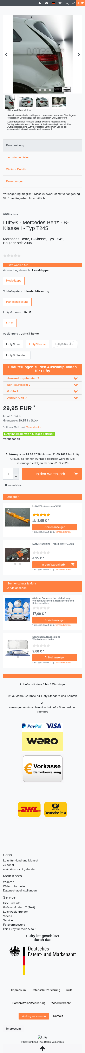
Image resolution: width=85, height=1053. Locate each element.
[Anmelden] (40, 3)
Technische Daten (18, 157)
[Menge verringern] (16, 477)
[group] (17, 555)
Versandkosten (33, 427)
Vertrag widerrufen (34, 1016)
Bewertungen (15, 181)
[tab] (42, 145)
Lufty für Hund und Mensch (21, 860)
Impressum (18, 990)
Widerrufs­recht (61, 1003)
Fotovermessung (14, 924)
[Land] (53, 3)
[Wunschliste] (73, 3)
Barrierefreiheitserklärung (29, 1003)
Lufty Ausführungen (15, 911)
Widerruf (8, 881)
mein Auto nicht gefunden (19, 869)
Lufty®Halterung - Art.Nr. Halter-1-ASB (53, 544)
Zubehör (8, 864)
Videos (7, 916)
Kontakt (58, 1015)
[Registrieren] (47, 3)
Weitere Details (16, 169)
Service (8, 920)
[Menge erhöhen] (16, 471)
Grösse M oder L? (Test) (19, 907)
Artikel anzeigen (55, 527)
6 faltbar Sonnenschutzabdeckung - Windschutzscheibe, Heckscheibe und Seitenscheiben (53, 601)
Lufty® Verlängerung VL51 (46, 506)
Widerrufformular (14, 886)
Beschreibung (15, 145)
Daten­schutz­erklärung (46, 990)
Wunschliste (14, 485)
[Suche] (67, 3)
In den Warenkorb (50, 474)
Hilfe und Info (11, 903)
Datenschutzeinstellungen (20, 890)
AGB (69, 990)
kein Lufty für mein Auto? (19, 929)
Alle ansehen (18, 587)
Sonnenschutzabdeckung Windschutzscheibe (46, 638)
